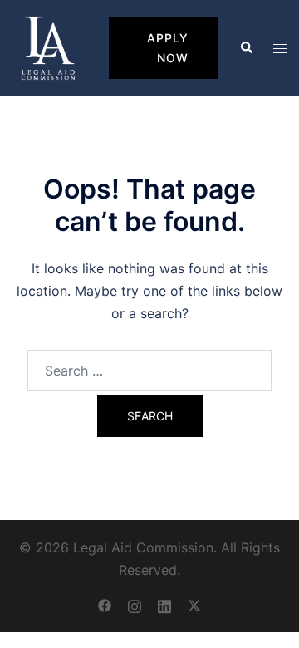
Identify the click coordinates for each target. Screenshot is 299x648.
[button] (245, 48)
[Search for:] (149, 370)
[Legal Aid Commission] (48, 47)
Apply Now (168, 48)
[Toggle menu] (280, 48)
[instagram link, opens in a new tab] (134, 604)
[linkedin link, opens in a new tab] (164, 604)
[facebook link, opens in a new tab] (104, 604)
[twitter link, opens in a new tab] (194, 604)
